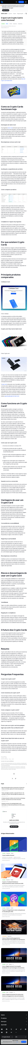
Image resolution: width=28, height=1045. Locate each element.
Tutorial (11, 23)
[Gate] (2, 2)
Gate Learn (4, 13)
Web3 (7, 23)
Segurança (15, 23)
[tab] (10, 13)
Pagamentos (20, 23)
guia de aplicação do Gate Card (12, 396)
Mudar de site (5, 10)
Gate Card (10, 127)
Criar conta (21, 1)
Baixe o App (24, 1041)
